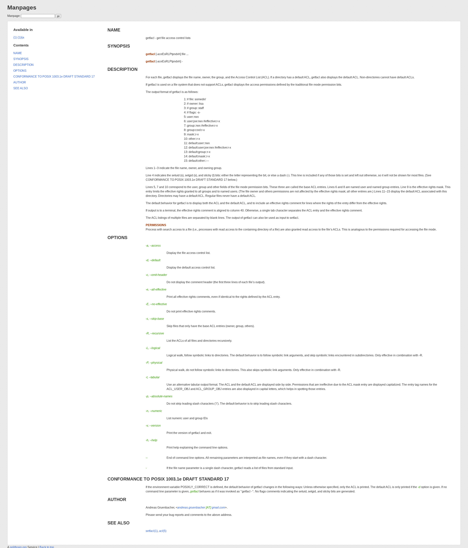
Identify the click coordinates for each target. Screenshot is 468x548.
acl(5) (162, 530)
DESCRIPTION (122, 69)
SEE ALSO (118, 522)
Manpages (21, 7)
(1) (15, 37)
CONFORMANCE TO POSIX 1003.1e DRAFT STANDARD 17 (168, 478)
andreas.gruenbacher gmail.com (201, 507)
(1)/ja (21, 37)
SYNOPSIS (118, 46)
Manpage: (13, 15)
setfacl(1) (152, 530)
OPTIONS (117, 237)
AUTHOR (116, 499)
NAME (113, 29)
